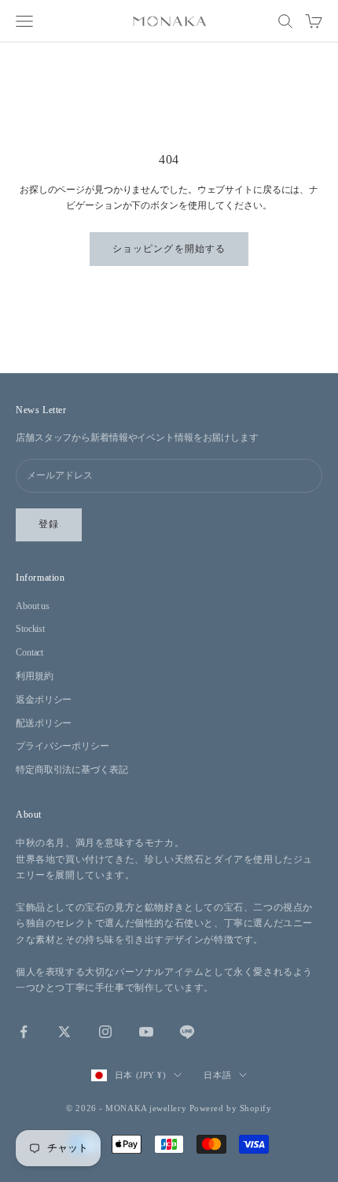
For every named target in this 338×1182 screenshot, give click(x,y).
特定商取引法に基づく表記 (72, 769)
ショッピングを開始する (169, 248)
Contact (29, 652)
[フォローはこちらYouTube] (146, 1032)
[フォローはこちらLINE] (187, 1032)
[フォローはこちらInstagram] (105, 1032)
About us (33, 605)
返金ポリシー (44, 699)
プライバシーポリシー (62, 746)
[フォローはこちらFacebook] (23, 1032)
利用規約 (34, 675)
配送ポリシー (44, 723)
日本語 (217, 1075)
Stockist (30, 628)
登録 (49, 524)
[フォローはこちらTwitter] (64, 1032)
